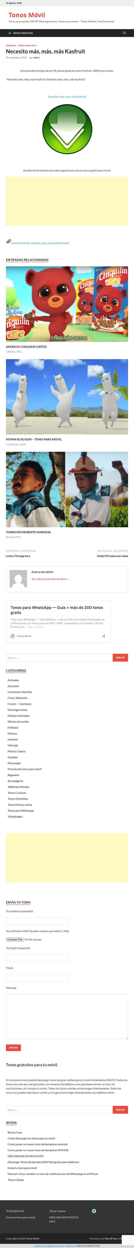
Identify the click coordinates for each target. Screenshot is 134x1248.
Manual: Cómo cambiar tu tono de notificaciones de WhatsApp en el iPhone (53, 1173)
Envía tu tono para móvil (22, 1168)
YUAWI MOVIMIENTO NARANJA (28, 532)
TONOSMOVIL (15, 1211)
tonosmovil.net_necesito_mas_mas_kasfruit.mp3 (40, 243)
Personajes (14, 763)
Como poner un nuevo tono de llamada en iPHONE (38, 1150)
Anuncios (11, 45)
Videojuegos (15, 816)
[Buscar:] (67, 658)
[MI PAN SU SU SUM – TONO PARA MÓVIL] (67, 397)
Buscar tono (15, 1132)
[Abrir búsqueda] (124, 33)
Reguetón (13, 775)
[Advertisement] (67, 201)
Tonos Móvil (27, 15)
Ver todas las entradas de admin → (50, 578)
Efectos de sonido (18, 721)
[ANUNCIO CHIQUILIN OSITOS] (67, 305)
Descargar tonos (17, 709)
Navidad (13, 757)
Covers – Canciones (19, 703)
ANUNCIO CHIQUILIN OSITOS (26, 346)
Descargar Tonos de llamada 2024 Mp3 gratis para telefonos (43, 1162)
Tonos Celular (16, 1179)
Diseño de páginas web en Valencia (55, 1245)
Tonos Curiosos (17, 792)
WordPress (111, 1238)
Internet (13, 739)
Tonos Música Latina (20, 804)
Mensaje (13, 745)
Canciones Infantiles (20, 692)
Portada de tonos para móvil (25, 769)
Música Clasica (16, 751)
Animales (13, 680)
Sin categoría (15, 780)
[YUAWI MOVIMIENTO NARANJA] (67, 490)
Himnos (12, 733)
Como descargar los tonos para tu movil (31, 1138)
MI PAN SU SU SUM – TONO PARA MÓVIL (34, 439)
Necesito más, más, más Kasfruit (67, 96)
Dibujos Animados (19, 715)
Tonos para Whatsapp (21, 810)
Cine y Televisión (18, 697)
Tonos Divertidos (27, 45)
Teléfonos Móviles (18, 786)
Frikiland (13, 727)
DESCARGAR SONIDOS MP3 (25, 1156)
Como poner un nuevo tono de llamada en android (38, 1144)
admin (36, 57)
